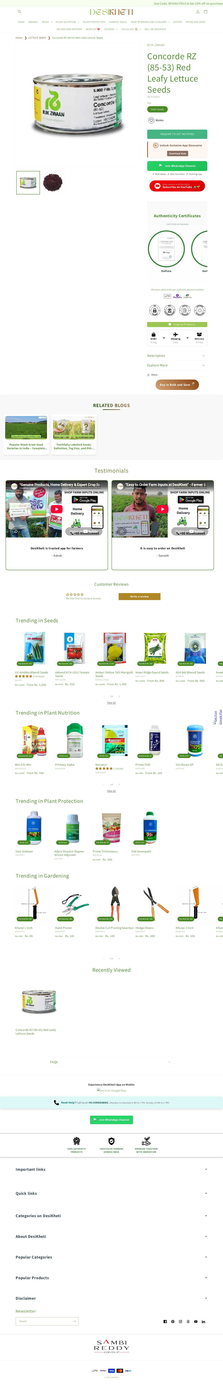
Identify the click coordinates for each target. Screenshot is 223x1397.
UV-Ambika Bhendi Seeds (31, 672)
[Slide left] (104, 696)
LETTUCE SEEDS (37, 37)
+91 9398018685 (98, 1102)
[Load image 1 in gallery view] (28, 182)
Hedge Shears (144, 928)
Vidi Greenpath (141, 851)
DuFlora (166, 271)
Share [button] (154, 374)
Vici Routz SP (184, 765)
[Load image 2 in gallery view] (53, 182)
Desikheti (115, 1377)
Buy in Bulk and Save (177, 384)
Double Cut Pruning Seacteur (114, 928)
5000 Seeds (157, 109)
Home (19, 37)
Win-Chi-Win (23, 765)
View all (111, 702)
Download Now (177, 153)
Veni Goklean (24, 851)
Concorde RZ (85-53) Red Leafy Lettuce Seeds (77, 37)
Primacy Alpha (64, 765)
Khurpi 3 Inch (184, 928)
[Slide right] (119, 696)
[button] (19, 11)
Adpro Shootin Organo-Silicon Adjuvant (69, 853)
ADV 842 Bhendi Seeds (190, 672)
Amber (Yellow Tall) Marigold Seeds (114, 674)
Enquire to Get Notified (177, 134)
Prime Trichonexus (105, 851)
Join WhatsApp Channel (180, 166)
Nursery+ (101, 765)
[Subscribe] (74, 1321)
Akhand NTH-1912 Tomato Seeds (72, 674)
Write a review (139, 596)
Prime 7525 (143, 765)
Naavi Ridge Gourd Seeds (152, 672)
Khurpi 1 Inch (24, 928)
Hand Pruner (63, 928)
